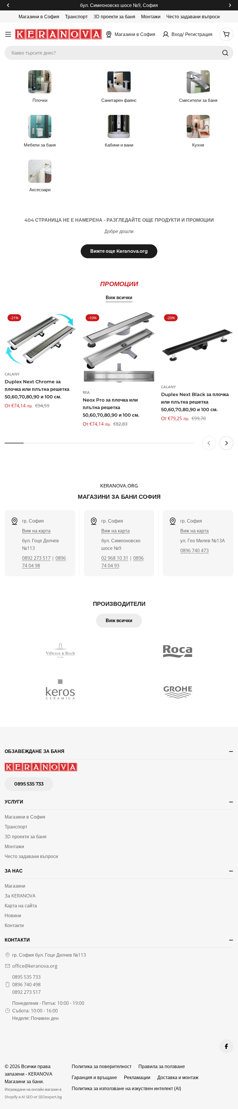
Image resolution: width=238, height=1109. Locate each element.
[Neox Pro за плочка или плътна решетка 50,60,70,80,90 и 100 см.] (119, 347)
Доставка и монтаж (178, 1077)
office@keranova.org (34, 966)
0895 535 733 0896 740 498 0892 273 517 (26, 984)
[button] (8, 5)
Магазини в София (39, 16)
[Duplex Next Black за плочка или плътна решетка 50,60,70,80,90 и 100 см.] (197, 344)
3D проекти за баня (114, 16)
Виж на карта (36, 531)
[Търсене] (225, 52)
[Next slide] (226, 443)
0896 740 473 (194, 550)
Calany (12, 374)
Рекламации (137, 1077)
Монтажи (151, 16)
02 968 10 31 (114, 558)
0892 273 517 (36, 558)
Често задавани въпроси (193, 16)
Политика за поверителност (101, 1066)
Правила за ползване (161, 1066)
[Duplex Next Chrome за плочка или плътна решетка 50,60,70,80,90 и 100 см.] (41, 338)
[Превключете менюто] (8, 34)
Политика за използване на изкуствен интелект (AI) (126, 1088)
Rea (86, 392)
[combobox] (119, 53)
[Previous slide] (209, 443)
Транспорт (76, 16)
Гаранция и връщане (94, 1077)
